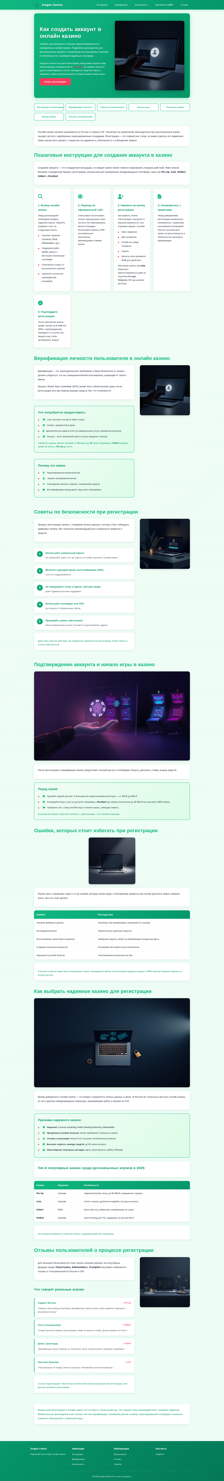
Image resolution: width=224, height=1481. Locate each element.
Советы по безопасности (112, 107)
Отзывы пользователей (80, 116)
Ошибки (117, 1464)
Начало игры (143, 107)
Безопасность (141, 5)
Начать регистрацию (55, 81)
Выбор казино (49, 116)
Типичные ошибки (175, 107)
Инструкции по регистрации (50, 107)
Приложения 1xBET (164, 5)
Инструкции (102, 5)
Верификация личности (80, 107)
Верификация (121, 5)
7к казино (78, 67)
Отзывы (184, 5)
